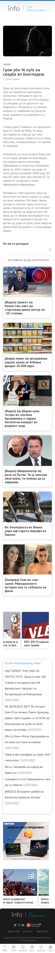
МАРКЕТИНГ (13, 931)
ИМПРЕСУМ (42, 931)
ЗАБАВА (7, 64)
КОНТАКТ (28, 931)
